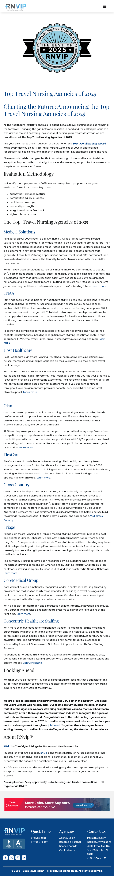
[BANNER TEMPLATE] (14, 839)
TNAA (9, 293)
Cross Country (17, 484)
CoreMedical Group (21, 580)
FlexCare (11, 454)
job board (54, 725)
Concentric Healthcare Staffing (31, 621)
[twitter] (11, 857)
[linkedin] (24, 857)
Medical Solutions (19, 231)
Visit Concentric (32, 663)
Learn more (99, 286)
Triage (9, 527)
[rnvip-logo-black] (15, 4)
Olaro (9, 405)
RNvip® (8, 746)
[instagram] (17, 857)
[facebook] (5, 857)
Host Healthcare (18, 350)
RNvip (43, 753)
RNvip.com (36, 871)
